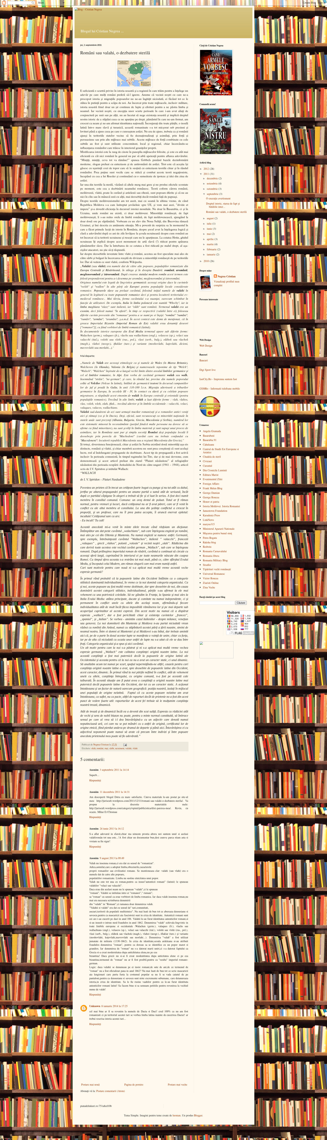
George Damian (211, 493)
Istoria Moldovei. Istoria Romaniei (221, 506)
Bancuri (203, 360)
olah (93, 748)
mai (209, 234)
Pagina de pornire (133, 1084)
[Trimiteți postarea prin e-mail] (124, 744)
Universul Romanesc (214, 573)
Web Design (205, 345)
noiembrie (212, 183)
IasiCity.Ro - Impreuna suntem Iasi (218, 379)
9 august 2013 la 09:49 (112, 858)
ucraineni (119, 748)
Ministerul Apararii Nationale (218, 528)
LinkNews (208, 520)
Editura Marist (210, 475)
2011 (207, 174)
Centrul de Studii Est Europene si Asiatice (221, 450)
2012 (207, 168)
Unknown (94, 1006)
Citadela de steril (212, 456)
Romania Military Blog (215, 560)
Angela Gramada (212, 431)
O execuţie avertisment (218, 198)
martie (210, 244)
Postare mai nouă (90, 1084)
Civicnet (207, 461)
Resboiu (207, 546)
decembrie (213, 178)
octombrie (212, 189)
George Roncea (211, 497)
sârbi (111, 748)
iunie (210, 228)
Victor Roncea (210, 578)
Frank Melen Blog (212, 488)
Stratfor (207, 565)
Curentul (207, 465)
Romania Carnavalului (215, 551)
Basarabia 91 (209, 440)
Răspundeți (95, 780)
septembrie (213, 194)
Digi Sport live (207, 370)
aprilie (210, 239)
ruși (106, 748)
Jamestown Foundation (215, 510)
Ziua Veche (209, 587)
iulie (209, 223)
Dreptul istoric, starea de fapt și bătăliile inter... (223, 205)
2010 (207, 261)
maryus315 (209, 524)
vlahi (135, 748)
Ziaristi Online (211, 583)
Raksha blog (209, 542)
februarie (212, 249)
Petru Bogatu (210, 538)
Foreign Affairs (211, 483)
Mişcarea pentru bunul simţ (217, 533)
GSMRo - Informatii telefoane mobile (219, 388)
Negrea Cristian (227, 276)
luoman (177, 1115)
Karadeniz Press (211, 515)
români (100, 748)
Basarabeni (208, 435)
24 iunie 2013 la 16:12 (112, 828)
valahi (128, 748)
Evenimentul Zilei (212, 479)
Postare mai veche (177, 1084)
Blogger (198, 1115)
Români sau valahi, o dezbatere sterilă (226, 212)
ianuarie (211, 254)
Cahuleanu (208, 444)
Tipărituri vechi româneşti (217, 569)
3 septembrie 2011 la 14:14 (114, 769)
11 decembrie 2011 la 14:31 (115, 792)
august (210, 218)
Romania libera (211, 556)
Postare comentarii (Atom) (110, 1091)
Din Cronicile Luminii (215, 470)
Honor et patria (211, 501)
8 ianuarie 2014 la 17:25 (114, 1006)
